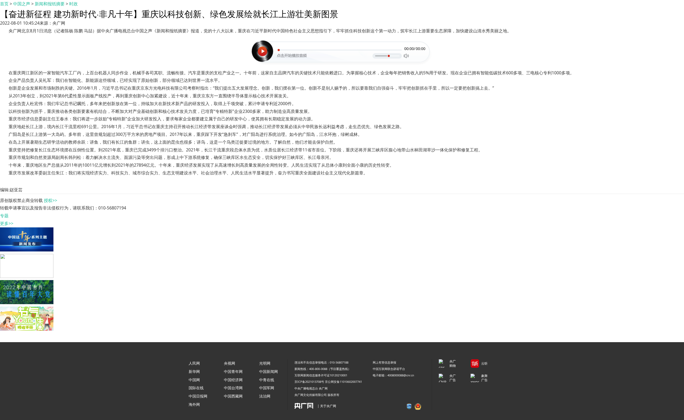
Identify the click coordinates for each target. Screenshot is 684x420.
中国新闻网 (268, 371)
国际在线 (196, 387)
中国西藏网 (233, 396)
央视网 (229, 363)
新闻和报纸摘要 (50, 4)
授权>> (50, 200)
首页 (4, 4)
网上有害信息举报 (384, 362)
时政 (73, 4)
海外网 (194, 404)
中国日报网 (198, 396)
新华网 (194, 371)
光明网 (264, 363)
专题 (4, 216)
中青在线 (266, 379)
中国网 (194, 379)
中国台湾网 (233, 387)
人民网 (194, 363)
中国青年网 (233, 371)
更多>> (6, 223)
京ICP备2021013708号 (309, 382)
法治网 (264, 396)
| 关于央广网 (326, 406)
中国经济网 (233, 379)
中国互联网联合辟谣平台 (389, 369)
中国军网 (266, 387)
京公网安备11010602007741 (343, 382)
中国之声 (21, 4)
